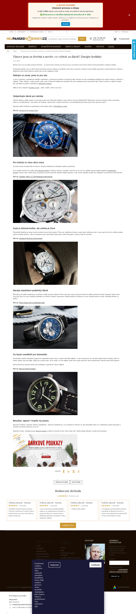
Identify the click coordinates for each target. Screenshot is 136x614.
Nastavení (54, 565)
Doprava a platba (37, 32)
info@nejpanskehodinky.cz (22, 604)
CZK (116, 32)
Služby (63, 548)
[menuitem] (15, 46)
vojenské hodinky (43, 170)
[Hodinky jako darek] (45, 393)
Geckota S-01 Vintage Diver (28, 110)
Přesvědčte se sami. (60, 106)
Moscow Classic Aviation (27, 369)
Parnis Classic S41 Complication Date (32, 303)
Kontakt (65, 24)
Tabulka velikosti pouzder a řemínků (70, 559)
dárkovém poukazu (45, 83)
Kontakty (22, 32)
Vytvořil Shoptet (123, 587)
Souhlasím (95, 565)
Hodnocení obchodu (68, 491)
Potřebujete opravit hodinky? (68, 554)
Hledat (82, 39)
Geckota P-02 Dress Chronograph (30, 238)
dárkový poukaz (41, 431)
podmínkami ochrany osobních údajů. (118, 570)
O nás (11, 32)
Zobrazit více (68, 525)
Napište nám (41, 551)
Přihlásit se (115, 576)
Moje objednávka (42, 554)
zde (36, 606)
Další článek (76, 482)
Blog (50, 32)
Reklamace (40, 559)
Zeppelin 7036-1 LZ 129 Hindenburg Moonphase (35, 177)
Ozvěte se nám (33, 87)
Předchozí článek (62, 482)
